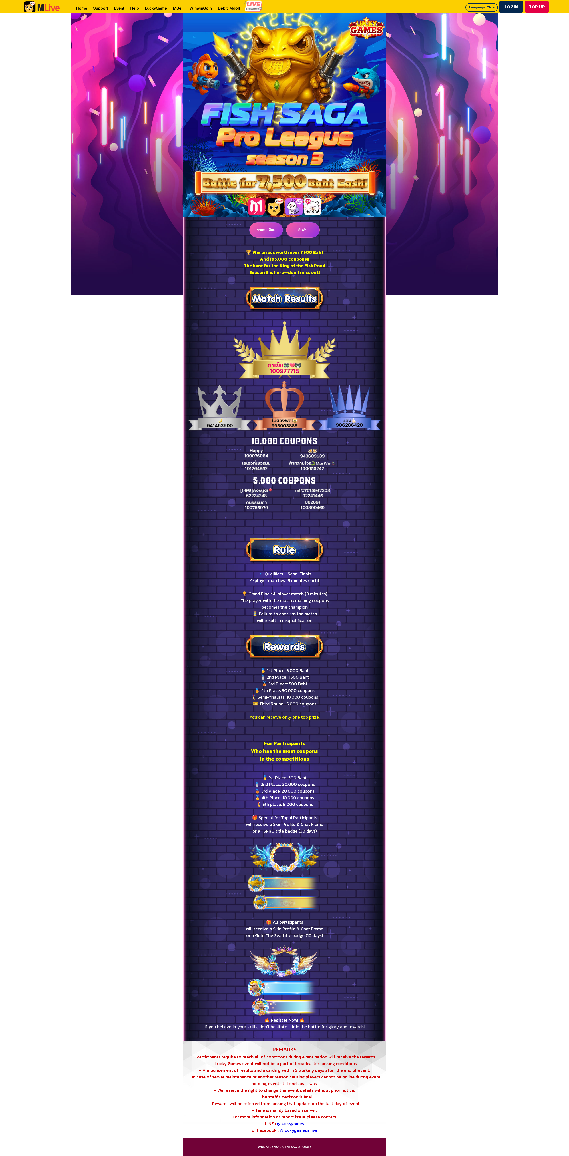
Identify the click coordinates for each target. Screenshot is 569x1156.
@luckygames (290, 1123)
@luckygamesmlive (298, 1130)
